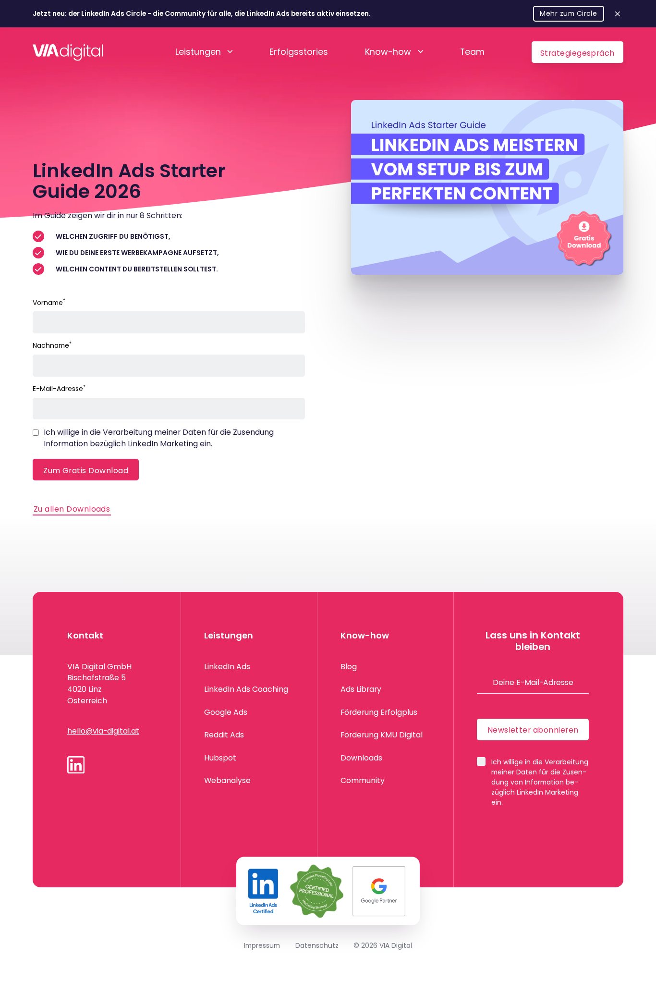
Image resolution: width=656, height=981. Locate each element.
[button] (204, 52)
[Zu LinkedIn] (76, 764)
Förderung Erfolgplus (378, 712)
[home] (68, 52)
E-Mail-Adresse (59, 388)
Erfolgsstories (298, 52)
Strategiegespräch (577, 53)
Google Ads (225, 712)
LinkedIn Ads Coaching (246, 689)
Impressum (262, 945)
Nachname (52, 345)
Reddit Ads (224, 734)
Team (472, 52)
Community (362, 780)
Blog (348, 666)
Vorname (49, 302)
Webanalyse (227, 780)
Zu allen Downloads (72, 509)
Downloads (361, 757)
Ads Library (360, 689)
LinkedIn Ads (227, 666)
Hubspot (220, 757)
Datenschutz (317, 945)
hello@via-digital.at (103, 730)
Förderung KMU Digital (381, 734)
